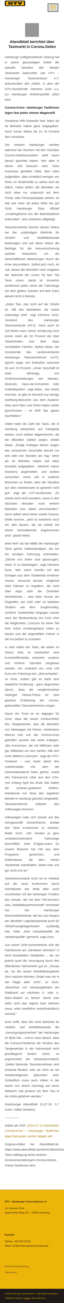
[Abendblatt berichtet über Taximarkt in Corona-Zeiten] (32, 30)
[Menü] (53, 7)
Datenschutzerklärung (17, 1266)
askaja (27, 1298)
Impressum (11, 1272)
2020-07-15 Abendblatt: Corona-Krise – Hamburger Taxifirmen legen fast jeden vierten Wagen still (32, 1131)
